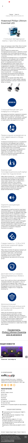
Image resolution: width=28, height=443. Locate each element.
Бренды (4, 397)
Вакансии (4, 399)
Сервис (15, 432)
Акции (11, 432)
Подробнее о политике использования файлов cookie (7, 440)
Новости (17, 14)
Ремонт (19, 432)
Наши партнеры (6, 403)
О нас (3, 390)
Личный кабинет (12, 434)
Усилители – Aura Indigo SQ (8, 359)
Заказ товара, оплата (7, 392)
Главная (11, 14)
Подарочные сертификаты (8, 401)
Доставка (4, 394)
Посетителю (6, 389)
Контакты (4, 396)
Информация (4, 434)
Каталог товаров (5, 432)
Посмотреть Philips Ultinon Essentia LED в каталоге (14, 332)
